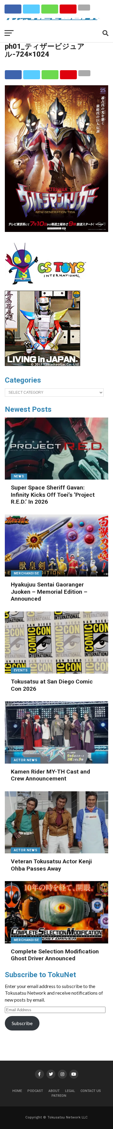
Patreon (59, 1096)
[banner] (42, 364)
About (54, 1091)
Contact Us (90, 1091)
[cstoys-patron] (48, 287)
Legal (70, 1091)
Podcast (35, 1091)
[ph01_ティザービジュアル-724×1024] (56, 230)
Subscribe (22, 1023)
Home (17, 1091)
